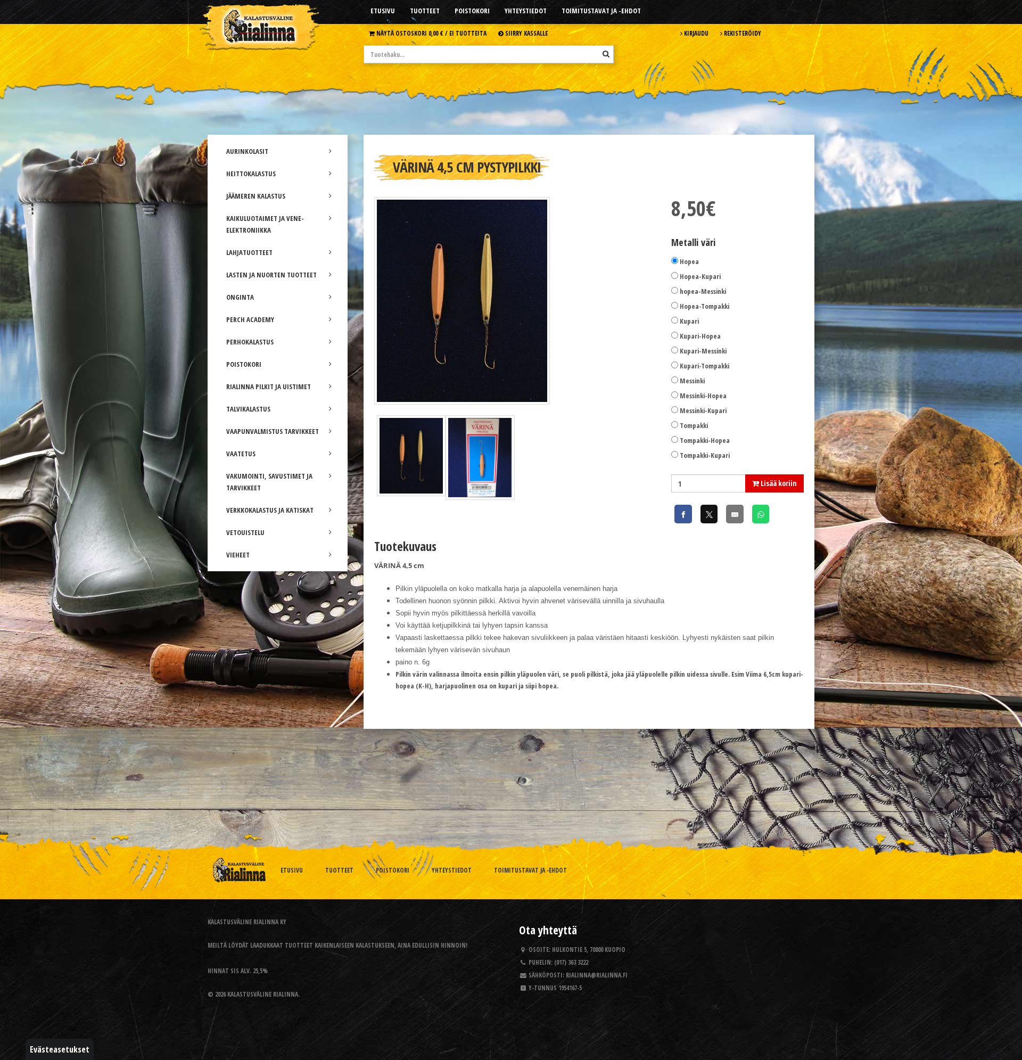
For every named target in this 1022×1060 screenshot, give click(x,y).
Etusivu (382, 10)
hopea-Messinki (703, 291)
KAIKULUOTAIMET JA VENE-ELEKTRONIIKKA (265, 224)
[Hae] (606, 53)
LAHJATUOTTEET (249, 252)
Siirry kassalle (526, 33)
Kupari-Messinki (703, 351)
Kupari (689, 321)
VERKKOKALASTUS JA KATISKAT (270, 510)
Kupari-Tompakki (704, 366)
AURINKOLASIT (247, 151)
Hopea (689, 261)
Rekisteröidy (741, 33)
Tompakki (694, 425)
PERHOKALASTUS (250, 342)
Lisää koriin (778, 483)
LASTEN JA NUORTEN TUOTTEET (271, 275)
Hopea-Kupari (700, 276)
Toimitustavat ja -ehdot (601, 10)
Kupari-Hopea (700, 336)
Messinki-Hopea (703, 395)
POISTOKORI (243, 364)
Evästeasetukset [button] (59, 1049)
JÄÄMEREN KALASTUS (255, 196)
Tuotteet (425, 10)
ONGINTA (240, 297)
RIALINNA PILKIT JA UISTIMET (268, 386)
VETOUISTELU (245, 532)
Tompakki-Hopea (705, 440)
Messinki (692, 380)
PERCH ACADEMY (250, 319)
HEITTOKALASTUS (251, 173)
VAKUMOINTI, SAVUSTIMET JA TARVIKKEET (269, 481)
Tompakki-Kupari (705, 455)
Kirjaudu (695, 33)
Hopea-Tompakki (704, 306)
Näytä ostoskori (431, 33)
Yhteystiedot (526, 10)
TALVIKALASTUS (248, 409)
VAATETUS (241, 453)
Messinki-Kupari (703, 410)
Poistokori (472, 10)
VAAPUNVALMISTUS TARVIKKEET (272, 431)
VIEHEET (238, 555)
